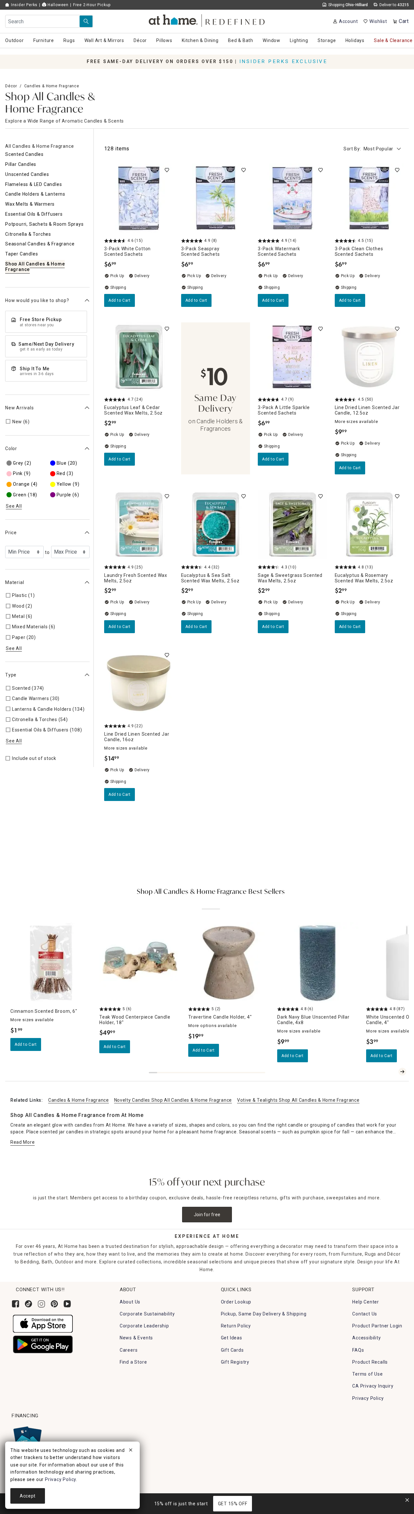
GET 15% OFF (232, 1503)
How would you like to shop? (37, 300)
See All (14, 505)
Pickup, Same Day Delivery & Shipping (264, 1313)
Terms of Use (367, 1374)
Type (10, 674)
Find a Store (133, 1362)
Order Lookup (236, 1301)
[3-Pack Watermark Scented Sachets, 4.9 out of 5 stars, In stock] (292, 198)
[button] (207, 19)
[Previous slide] (392, 1072)
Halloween (57, 5)
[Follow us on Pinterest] (54, 1303)
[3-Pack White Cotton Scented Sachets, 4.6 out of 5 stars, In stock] (138, 198)
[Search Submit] (86, 21)
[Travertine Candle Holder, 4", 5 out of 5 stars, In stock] (228, 962)
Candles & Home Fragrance (51, 86)
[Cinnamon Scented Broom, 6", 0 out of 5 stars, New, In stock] (51, 962)
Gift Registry (235, 1362)
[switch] (166, 170)
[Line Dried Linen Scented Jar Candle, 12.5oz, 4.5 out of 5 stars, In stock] (369, 357)
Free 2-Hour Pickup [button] (92, 5)
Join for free (207, 1214)
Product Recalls (370, 1362)
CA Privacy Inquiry (372, 1386)
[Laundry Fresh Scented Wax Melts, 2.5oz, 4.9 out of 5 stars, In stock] (138, 524)
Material (14, 582)
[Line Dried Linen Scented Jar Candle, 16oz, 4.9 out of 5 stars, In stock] (138, 683)
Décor (11, 86)
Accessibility (366, 1337)
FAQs (358, 1350)
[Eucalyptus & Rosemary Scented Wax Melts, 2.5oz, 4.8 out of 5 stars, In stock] (369, 524)
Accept (28, 1495)
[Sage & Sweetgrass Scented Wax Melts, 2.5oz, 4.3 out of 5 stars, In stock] (292, 524)
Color (11, 448)
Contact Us (364, 1313)
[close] (131, 1451)
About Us (130, 1301)
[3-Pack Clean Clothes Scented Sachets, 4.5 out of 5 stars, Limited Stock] (369, 198)
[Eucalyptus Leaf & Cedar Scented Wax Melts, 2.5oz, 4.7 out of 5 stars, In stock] (138, 357)
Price (11, 532)
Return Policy (236, 1325)
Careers (129, 1350)
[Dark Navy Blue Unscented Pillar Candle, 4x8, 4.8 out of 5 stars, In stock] (317, 962)
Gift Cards (232, 1350)
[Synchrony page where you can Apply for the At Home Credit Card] (27, 1438)
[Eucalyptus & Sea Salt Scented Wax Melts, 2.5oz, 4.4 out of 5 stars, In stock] (215, 524)
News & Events (136, 1337)
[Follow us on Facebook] (15, 1303)
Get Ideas (231, 1337)
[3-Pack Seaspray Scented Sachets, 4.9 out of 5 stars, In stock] (215, 198)
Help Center (365, 1301)
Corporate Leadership (144, 1325)
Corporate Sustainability (147, 1313)
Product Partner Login (377, 1325)
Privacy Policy (368, 1398)
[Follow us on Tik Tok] (28, 1303)
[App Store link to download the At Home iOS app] (43, 1323)
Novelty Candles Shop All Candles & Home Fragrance (173, 1100)
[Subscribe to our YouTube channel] (67, 1303)
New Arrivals (19, 407)
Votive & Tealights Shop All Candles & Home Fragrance (298, 1100)
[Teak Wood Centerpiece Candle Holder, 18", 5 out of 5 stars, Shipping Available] (139, 962)
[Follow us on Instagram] (41, 1303)
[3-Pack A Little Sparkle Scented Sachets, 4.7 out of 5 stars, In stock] (292, 357)
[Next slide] (402, 1072)
